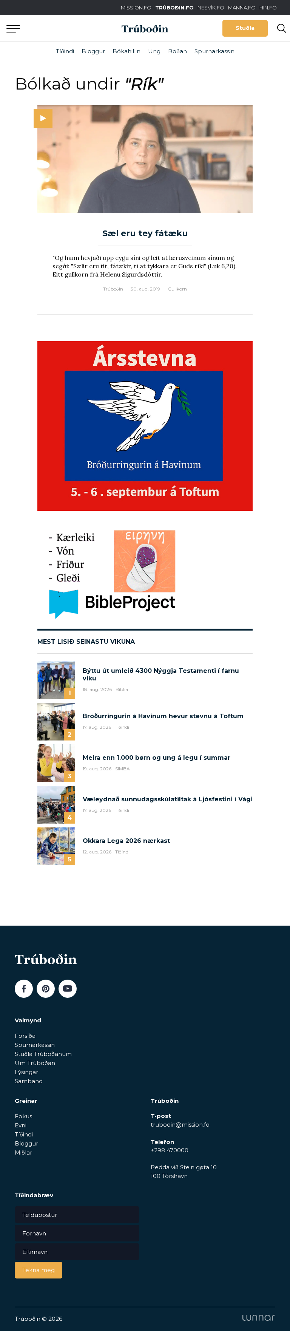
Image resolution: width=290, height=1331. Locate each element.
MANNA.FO (242, 8)
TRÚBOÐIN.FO (174, 8)
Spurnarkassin (214, 51)
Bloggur (93, 51)
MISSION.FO (136, 8)
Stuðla (245, 28)
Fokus (23, 1116)
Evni (20, 1125)
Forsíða (25, 1035)
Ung (154, 51)
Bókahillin (126, 51)
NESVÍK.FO (210, 8)
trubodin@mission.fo (180, 1124)
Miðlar (23, 1152)
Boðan (177, 51)
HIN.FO (268, 8)
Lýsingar (26, 1072)
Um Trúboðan (35, 1063)
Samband (29, 1081)
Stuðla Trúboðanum (43, 1053)
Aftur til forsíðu (70, 28)
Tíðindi (65, 51)
